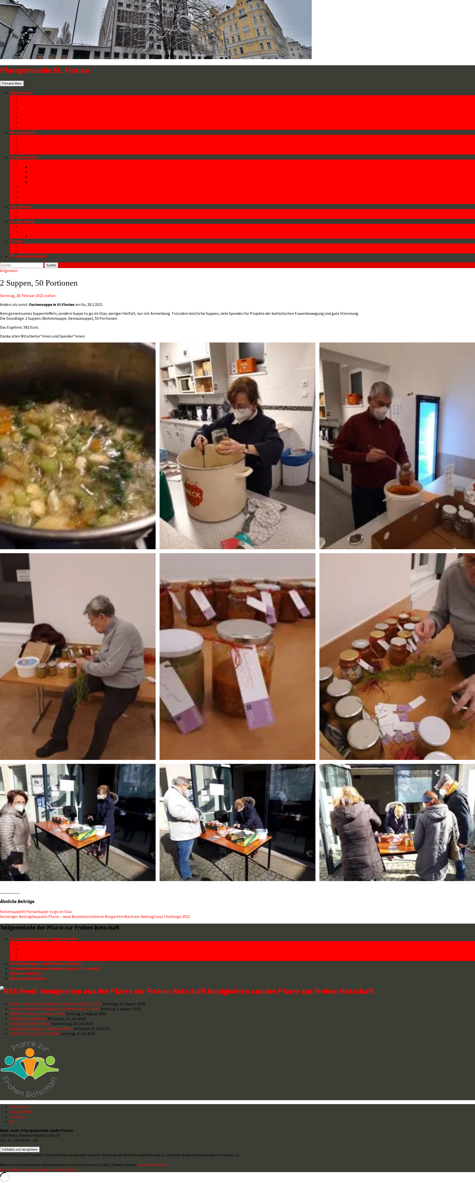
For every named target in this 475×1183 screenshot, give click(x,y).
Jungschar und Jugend (50, 181)
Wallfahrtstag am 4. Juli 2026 (34, 1033)
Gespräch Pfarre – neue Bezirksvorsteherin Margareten (62, 916)
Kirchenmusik (22, 221)
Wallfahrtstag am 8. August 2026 (37, 1013)
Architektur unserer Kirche (43, 117)
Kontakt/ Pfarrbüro (37, 122)
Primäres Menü (12, 83)
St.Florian (30, 911)
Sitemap (17, 1116)
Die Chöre (28, 231)
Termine (27, 102)
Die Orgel (28, 226)
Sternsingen (31, 201)
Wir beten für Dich (26, 973)
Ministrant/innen (34, 152)
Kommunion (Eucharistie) (43, 211)
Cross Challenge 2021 (157, 916)
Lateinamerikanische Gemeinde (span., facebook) (55, 968)
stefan (49, 295)
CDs (33, 236)
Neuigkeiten (31, 97)
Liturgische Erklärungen (41, 147)
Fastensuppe (11, 911)
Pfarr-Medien (32, 107)
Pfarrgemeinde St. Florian (44, 70)
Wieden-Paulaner (35, 958)
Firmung (27, 216)
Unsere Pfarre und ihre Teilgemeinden (44, 938)
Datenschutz (31, 127)
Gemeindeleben (24, 157)
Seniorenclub (32, 186)
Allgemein (9, 270)
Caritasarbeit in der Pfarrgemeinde (51, 246)
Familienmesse (33, 142)
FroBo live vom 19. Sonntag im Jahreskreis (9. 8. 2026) (55, 1008)
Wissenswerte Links (27, 978)
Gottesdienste (23, 132)
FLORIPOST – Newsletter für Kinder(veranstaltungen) (78, 171)
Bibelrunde (29, 191)
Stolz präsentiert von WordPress (50, 1169)
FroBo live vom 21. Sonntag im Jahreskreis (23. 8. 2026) (56, 1003)
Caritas (16, 241)
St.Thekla (28, 953)
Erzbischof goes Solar (28, 1018)
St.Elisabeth (31, 943)
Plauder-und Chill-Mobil (30, 1023)
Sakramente (21, 206)
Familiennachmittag (48, 176)
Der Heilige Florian (36, 112)
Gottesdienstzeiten (37, 137)
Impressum (19, 1106)
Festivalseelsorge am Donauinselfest (41, 1028)
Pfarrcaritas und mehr (39, 251)
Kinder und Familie (36, 161)
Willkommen (21, 92)
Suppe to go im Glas (55, 911)
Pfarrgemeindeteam (28, 255)
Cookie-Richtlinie (153, 1164)
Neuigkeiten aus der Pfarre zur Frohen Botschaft (291, 991)
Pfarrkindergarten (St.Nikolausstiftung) (46, 963)
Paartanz (28, 196)
